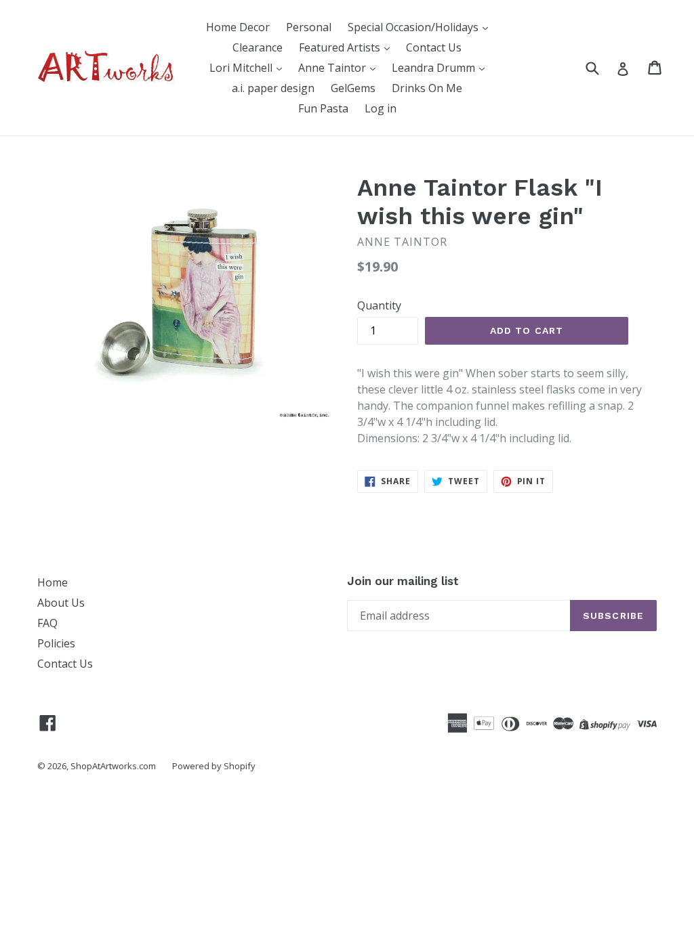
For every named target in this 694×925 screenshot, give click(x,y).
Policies (56, 643)
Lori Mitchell (242, 67)
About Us (61, 602)
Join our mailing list (403, 581)
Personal (308, 27)
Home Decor (238, 27)
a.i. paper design (273, 88)
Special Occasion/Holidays (414, 27)
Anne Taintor (333, 67)
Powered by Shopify (214, 766)
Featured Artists (341, 47)
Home (52, 582)
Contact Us (434, 47)
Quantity (379, 305)
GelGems (353, 88)
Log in (380, 108)
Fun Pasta (323, 108)
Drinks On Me (427, 88)
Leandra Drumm (435, 67)
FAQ (47, 623)
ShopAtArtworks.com (113, 766)
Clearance (257, 47)
